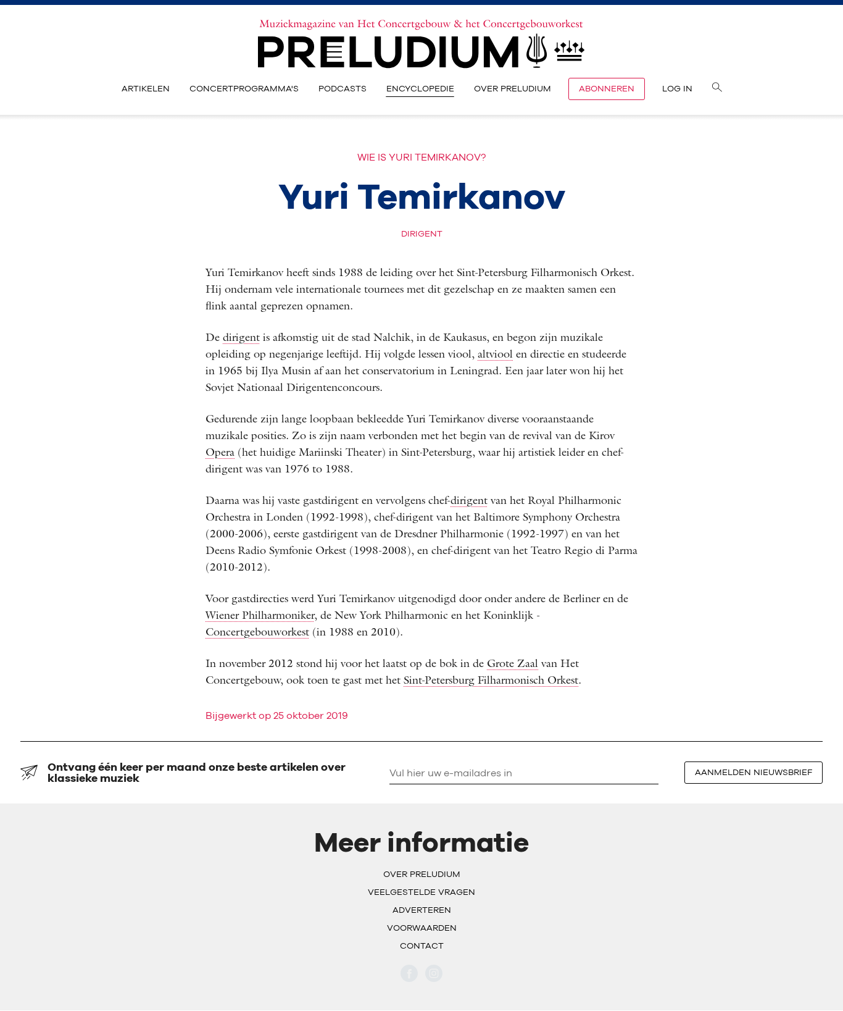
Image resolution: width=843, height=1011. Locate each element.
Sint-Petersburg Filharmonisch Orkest (491, 680)
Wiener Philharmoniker (260, 615)
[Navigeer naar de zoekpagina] (717, 89)
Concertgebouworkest (257, 631)
